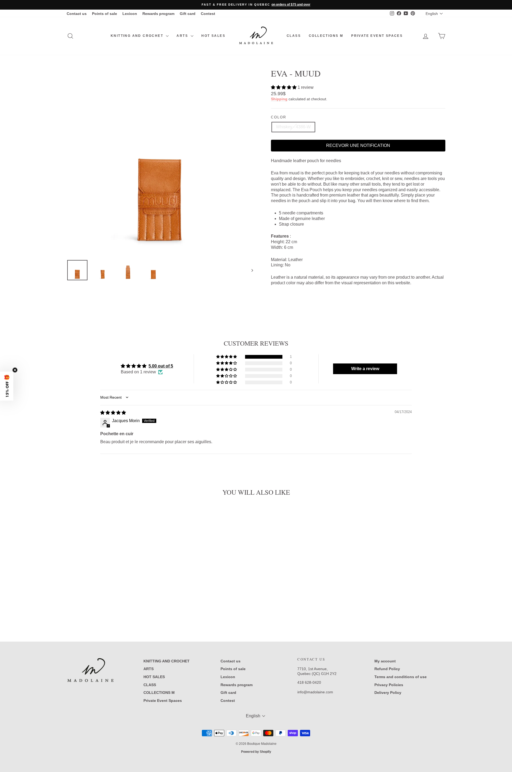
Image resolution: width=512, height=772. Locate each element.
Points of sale (104, 13)
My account (385, 661)
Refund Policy (387, 669)
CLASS (294, 36)
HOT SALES (213, 36)
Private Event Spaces (377, 36)
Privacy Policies (388, 685)
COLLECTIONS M (326, 36)
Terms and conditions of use (400, 677)
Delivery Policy (387, 692)
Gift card (187, 13)
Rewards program (158, 13)
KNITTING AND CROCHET (138, 36)
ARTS (183, 36)
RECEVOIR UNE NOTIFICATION (358, 145)
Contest (208, 13)
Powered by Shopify (256, 752)
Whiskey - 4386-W (293, 127)
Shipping (279, 99)
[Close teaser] (15, 370)
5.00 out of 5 (161, 366)
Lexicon (129, 13)
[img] (113, 412)
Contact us (77, 13)
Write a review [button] (365, 368)
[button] (284, 87)
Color (278, 117)
